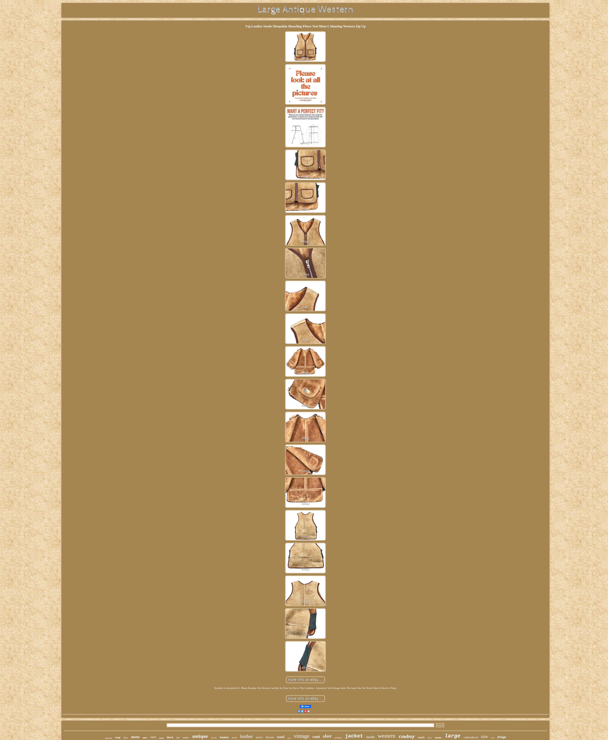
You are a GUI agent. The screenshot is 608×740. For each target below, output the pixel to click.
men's (259, 737)
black (170, 737)
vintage (301, 736)
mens (135, 737)
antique (200, 736)
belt (178, 738)
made (161, 738)
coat (316, 736)
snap (117, 737)
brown (270, 737)
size (484, 736)
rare (153, 737)
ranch (421, 737)
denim (438, 737)
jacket (354, 736)
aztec (145, 738)
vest (492, 738)
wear (234, 737)
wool (280, 737)
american (108, 738)
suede (370, 737)
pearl (289, 738)
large (452, 736)
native (186, 737)
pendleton (338, 738)
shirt (327, 736)
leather (246, 736)
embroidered (471, 737)
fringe (501, 737)
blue (126, 737)
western (386, 736)
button (224, 737)
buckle (214, 738)
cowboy (407, 736)
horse (430, 738)
